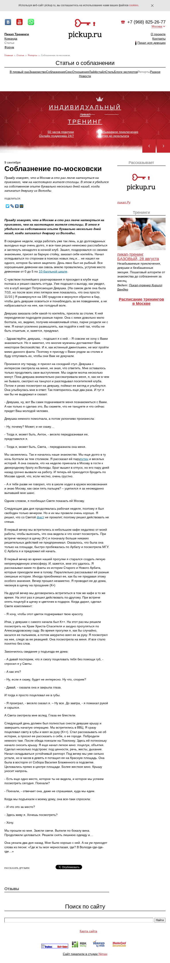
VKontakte (8, 22)
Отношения (80, 72)
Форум (9, 47)
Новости (85, 76)
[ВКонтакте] (17, 206)
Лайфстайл (97, 72)
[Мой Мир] (21, 206)
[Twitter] (7, 206)
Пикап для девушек (151, 43)
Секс (68, 72)
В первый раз (19, 72)
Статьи (9, 43)
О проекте (158, 34)
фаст (40, 517)
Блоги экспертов (126, 72)
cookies (133, 5)
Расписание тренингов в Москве (141, 301)
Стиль (109, 72)
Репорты (32, 55)
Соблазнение (55, 72)
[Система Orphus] (54, 947)
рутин (84, 459)
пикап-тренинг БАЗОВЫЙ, (138, 256)
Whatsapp (31, 22)
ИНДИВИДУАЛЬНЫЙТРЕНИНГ (85, 114)
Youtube (19, 22)
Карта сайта (88, 931)
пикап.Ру (123, 202)
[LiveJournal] (12, 206)
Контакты (159, 38)
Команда (10, 38)
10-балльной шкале (53, 271)
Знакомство (37, 72)
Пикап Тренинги (16, 34)
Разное (155, 72)
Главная (8, 55)
